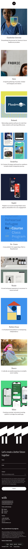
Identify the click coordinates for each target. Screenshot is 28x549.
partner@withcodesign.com (7, 501)
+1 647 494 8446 (5, 518)
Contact (19, 544)
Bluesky (5, 509)
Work (8, 544)
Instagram (6, 511)
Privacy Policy (17, 546)
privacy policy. (13, 484)
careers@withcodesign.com (7, 502)
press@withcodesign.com (7, 503)
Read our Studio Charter (7, 540)
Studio (11, 544)
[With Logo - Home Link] (14, 3)
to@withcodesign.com (6, 522)
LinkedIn (5, 512)
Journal (15, 544)
